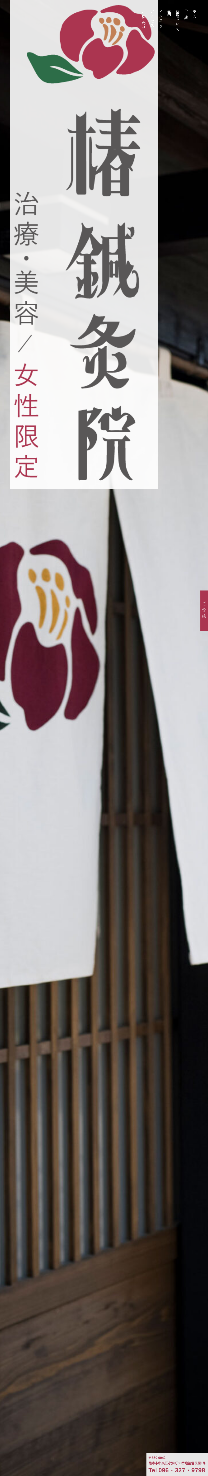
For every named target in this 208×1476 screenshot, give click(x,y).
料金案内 (169, 9)
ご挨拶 (186, 10)
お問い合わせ (144, 17)
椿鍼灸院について (178, 18)
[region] (104, 738)
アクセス (152, 17)
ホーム (195, 12)
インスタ (161, 17)
